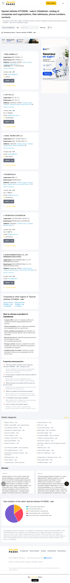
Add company (51, 3)
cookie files (33, 577)
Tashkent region (27, 62)
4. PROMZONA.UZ (9, 174)
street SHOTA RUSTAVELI (26, 270)
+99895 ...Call (9, 80)
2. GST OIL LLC (8, 95)
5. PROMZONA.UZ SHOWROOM (14, 215)
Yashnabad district (15, 104)
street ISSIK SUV (26, 104)
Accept (35, 580)
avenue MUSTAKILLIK (23, 184)
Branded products (9, 32)
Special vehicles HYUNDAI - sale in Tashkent (20, 304)
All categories (24, 551)
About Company (34, 551)
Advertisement (51, 551)
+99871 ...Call (9, 122)
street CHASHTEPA (18, 145)
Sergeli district (14, 64)
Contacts (43, 551)
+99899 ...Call (9, 160)
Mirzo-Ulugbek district (10, 184)
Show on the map (8, 68)
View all (66, 417)
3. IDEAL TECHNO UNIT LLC (13, 136)
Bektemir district (8, 225)
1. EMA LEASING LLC (10, 54)
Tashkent (6, 64)
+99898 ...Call (9, 282)
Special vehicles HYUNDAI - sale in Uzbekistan (8, 304)
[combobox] (64, 3)
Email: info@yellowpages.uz (17, 558)
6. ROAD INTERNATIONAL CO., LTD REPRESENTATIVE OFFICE (15, 256)
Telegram (49, 558)
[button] (19, 85)
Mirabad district (14, 270)
